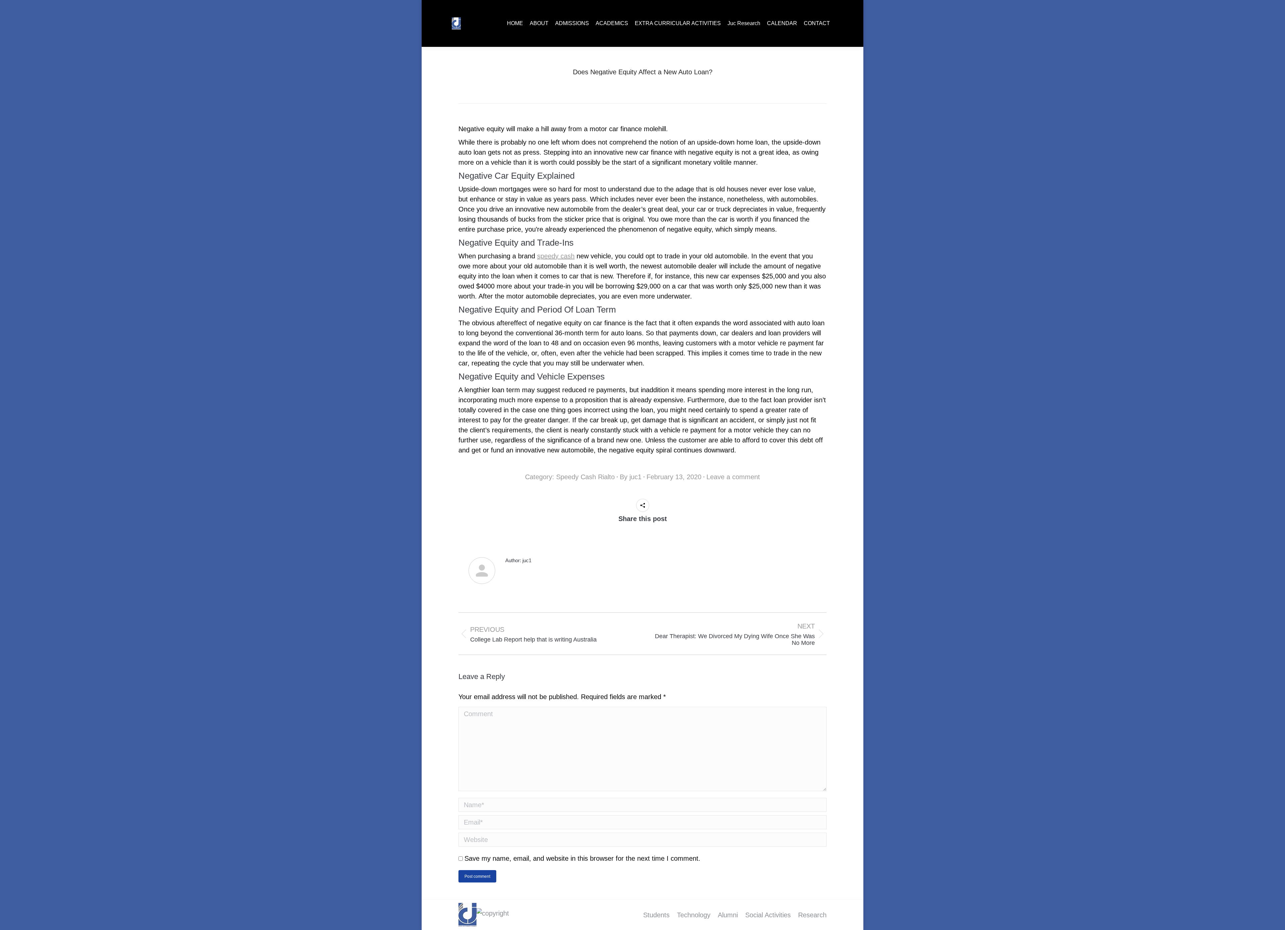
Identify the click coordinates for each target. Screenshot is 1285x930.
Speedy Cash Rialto (585, 477)
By (630, 477)
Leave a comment (733, 477)
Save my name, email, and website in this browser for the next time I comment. (582, 858)
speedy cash (556, 256)
